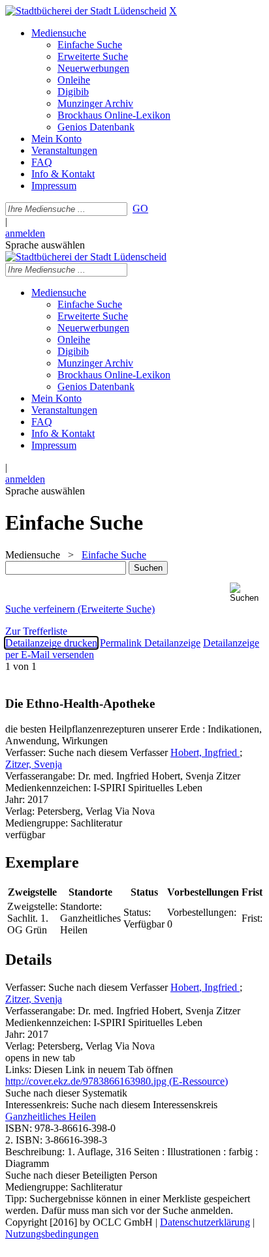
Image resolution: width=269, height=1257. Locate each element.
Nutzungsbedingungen (52, 1233)
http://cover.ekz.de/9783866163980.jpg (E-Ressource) (116, 1081)
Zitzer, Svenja (33, 764)
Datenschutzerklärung (205, 1222)
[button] (247, 593)
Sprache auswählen (45, 244)
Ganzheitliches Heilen (50, 1116)
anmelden (25, 233)
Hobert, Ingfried (205, 752)
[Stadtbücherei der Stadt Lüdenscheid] (85, 10)
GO (140, 208)
